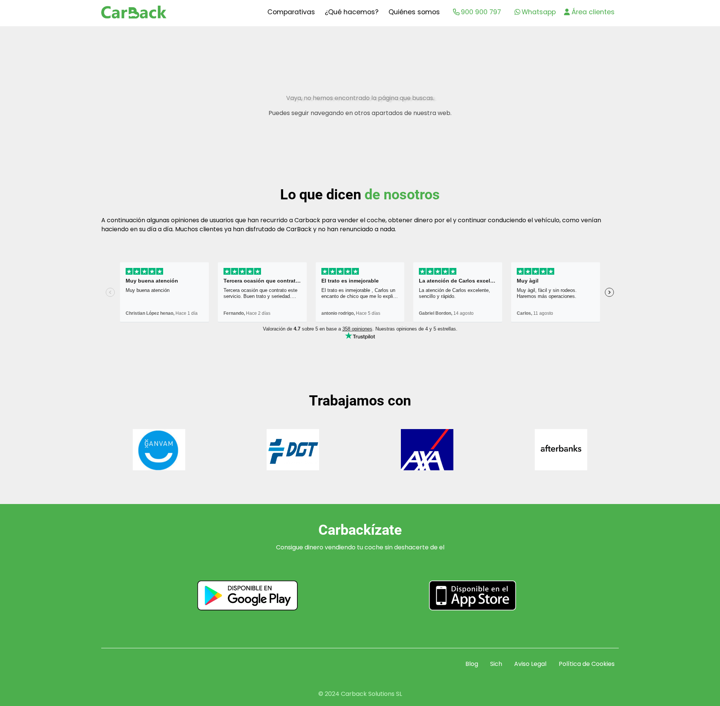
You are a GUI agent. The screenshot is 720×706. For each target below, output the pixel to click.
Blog (471, 664)
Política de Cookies (587, 664)
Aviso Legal (530, 664)
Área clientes (593, 11)
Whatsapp (539, 11)
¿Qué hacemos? (351, 11)
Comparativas (291, 11)
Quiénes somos (414, 11)
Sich (496, 664)
